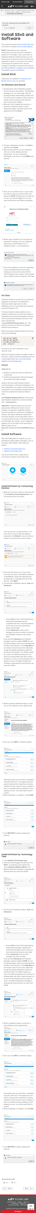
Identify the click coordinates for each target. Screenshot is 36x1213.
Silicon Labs (5, 2)
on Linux (13, 81)
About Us (26, 1202)
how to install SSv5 (23, 44)
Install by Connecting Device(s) (14, 449)
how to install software (25, 46)
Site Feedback (25, 1205)
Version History (11, 1202)
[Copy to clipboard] (33, 338)
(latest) (9, 28)
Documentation (18, 2)
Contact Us (23, 1203)
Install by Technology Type (13, 451)
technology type (16, 361)
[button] (2, 6)
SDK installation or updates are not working (19, 68)
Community (29, 2)
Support (19, 1202)
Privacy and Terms (13, 1205)
